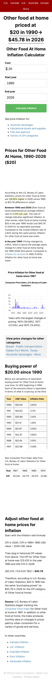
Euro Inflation (17, 656)
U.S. (6, 3)
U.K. (23, 3)
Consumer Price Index (17, 608)
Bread (10, 346)
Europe (45, 3)
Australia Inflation (19, 651)
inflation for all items (15, 254)
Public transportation (29, 346)
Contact (17, 676)
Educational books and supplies (28, 128)
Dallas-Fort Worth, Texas (21, 350)
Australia (33, 3)
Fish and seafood (20, 132)
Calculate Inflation (26, 108)
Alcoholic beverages (21, 124)
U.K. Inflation (17, 647)
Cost (8, 62)
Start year (10, 77)
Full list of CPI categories (24, 135)
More (26, 9)
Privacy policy (31, 676)
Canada (14, 3)
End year (10, 91)
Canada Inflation (19, 642)
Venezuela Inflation (20, 661)
